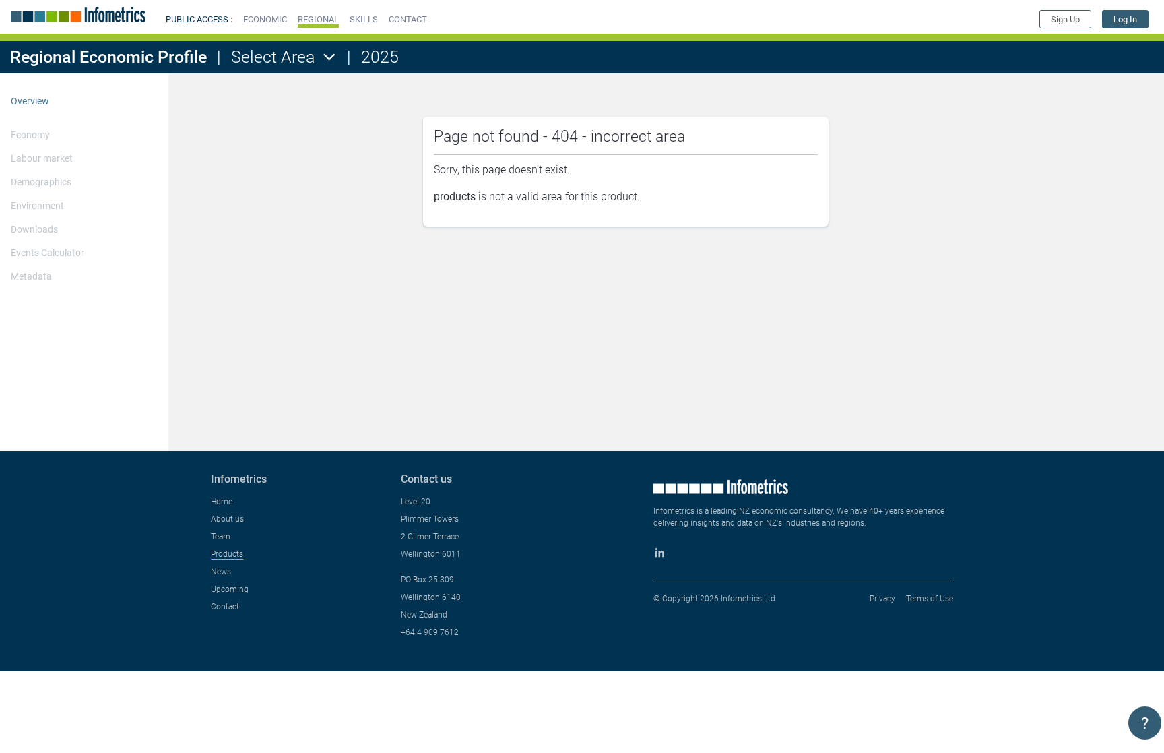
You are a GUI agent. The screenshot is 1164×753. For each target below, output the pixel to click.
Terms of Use (929, 598)
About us (227, 519)
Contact (225, 606)
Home (221, 501)
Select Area (273, 57)
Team (220, 536)
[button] (265, 19)
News (221, 571)
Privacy (882, 598)
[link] (1125, 19)
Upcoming (230, 589)
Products (227, 554)
